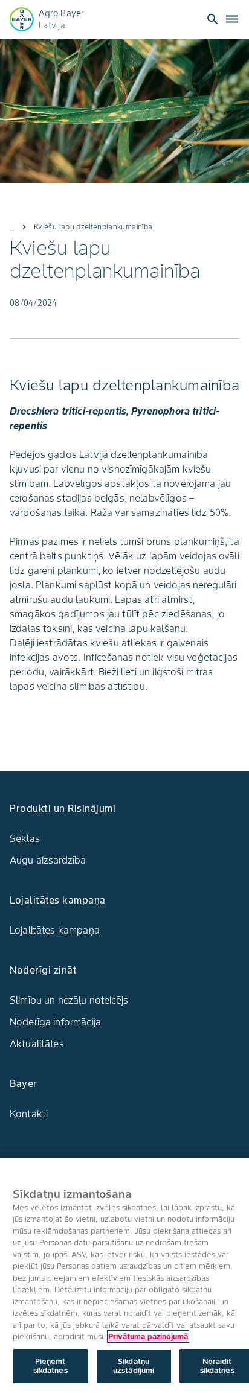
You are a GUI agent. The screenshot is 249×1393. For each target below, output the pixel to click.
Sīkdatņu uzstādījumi (133, 1366)
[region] (124, 1275)
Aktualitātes (37, 1044)
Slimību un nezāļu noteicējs (69, 1000)
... (12, 226)
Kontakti (29, 1114)
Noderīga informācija (55, 1022)
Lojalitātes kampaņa (55, 930)
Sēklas (25, 838)
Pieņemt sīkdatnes (50, 1366)
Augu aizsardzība (48, 860)
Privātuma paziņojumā (148, 1336)
